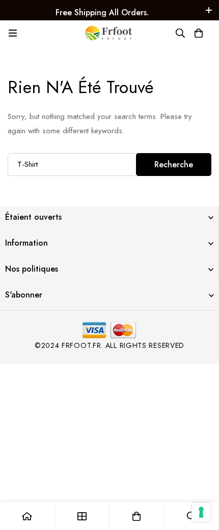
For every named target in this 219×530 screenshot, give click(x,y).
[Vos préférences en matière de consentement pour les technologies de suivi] (201, 512)
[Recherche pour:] (109, 164)
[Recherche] (180, 33)
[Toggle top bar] (209, 10)
